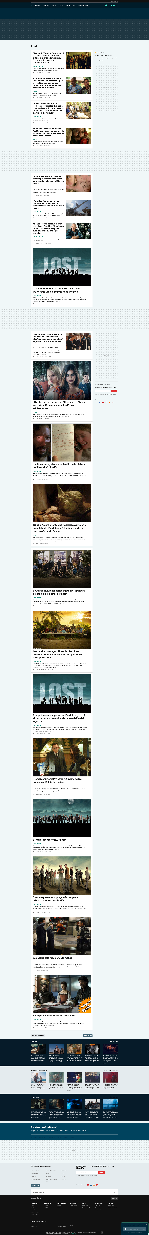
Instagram (106, 5)
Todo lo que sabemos (39, 1070)
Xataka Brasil (34, 1226)
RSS (109, 402)
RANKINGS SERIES (83, 5)
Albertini (39, 218)
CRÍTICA (37, 5)
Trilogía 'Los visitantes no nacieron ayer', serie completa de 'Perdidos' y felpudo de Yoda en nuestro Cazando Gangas (59, 528)
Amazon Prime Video (52, 1137)
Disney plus (64, 1170)
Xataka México (35, 1224)
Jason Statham (100, 60)
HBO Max (72, 1137)
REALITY (54, 5)
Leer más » (56, 70)
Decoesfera (97, 1207)
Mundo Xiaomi (35, 1214)
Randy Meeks (40, 72)
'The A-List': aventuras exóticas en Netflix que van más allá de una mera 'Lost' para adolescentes (59, 405)
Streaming (35, 1097)
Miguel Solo (39, 123)
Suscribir (114, 391)
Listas (62, 1173)
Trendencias (97, 1205)
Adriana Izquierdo (41, 669)
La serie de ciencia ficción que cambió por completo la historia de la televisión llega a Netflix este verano (48, 180)
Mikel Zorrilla (40, 304)
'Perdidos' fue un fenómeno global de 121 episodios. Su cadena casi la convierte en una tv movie (48, 204)
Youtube (114, 5)
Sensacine (59, 1205)
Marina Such (40, 733)
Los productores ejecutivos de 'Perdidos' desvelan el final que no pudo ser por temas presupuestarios (57, 654)
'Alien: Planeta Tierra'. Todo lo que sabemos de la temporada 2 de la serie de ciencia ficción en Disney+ (56, 1087)
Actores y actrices (38, 66)
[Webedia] (114, 1)
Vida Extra (46, 1207)
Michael (102, 57)
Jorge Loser (39, 195)
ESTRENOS (46, 5)
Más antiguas (88, 1035)
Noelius (38, 970)
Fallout (107, 59)
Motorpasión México (86, 1224)
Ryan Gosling (109, 57)
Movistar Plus (35, 1173)
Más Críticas (113, 1041)
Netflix (35, 139)
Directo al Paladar (73, 1205)
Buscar (114, 1192)
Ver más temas (35, 1185)
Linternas (97, 57)
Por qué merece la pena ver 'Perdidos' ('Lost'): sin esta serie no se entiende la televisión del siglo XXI (59, 718)
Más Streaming (113, 1097)
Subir (113, 1198)
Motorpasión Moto (86, 1207)
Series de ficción (37, 116)
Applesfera (34, 1210)
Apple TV (60, 1137)
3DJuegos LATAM (47, 1224)
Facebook (109, 5)
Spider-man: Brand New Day (51, 1180)
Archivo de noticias (38, 1035)
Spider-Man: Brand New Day (106, 55)
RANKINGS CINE (70, 5)
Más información (74, 1233)
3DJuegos (46, 1205)
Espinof (58, 1207)
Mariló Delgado (40, 243)
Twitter (117, 5)
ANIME (61, 5)
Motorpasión (85, 1205)
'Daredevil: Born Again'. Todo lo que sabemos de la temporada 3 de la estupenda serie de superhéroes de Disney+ (110, 1087)
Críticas (35, 412)
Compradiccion (98, 1210)
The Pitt (102, 59)
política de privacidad (112, 394)
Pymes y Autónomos (112, 1207)
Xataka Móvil (34, 1207)
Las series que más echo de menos (52, 957)
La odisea (97, 55)
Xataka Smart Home (36, 1212)
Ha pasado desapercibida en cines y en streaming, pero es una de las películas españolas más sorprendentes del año (38, 1058)
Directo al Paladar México (73, 1224)
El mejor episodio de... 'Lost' (49, 839)
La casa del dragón (36, 1179)
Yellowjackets (114, 59)
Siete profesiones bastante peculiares (54, 1015)
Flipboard (112, 5)
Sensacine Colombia (61, 1226)
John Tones (39, 418)
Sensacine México (60, 1224)
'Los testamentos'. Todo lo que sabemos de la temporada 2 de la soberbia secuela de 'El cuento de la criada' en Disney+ (92, 1087)
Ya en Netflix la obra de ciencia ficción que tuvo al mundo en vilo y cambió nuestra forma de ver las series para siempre (48, 132)
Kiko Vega (39, 479)
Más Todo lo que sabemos (110, 1070)
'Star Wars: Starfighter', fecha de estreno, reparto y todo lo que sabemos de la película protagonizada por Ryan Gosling (38, 1087)
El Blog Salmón (111, 1205)
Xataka (33, 1205)
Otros (35, 535)
